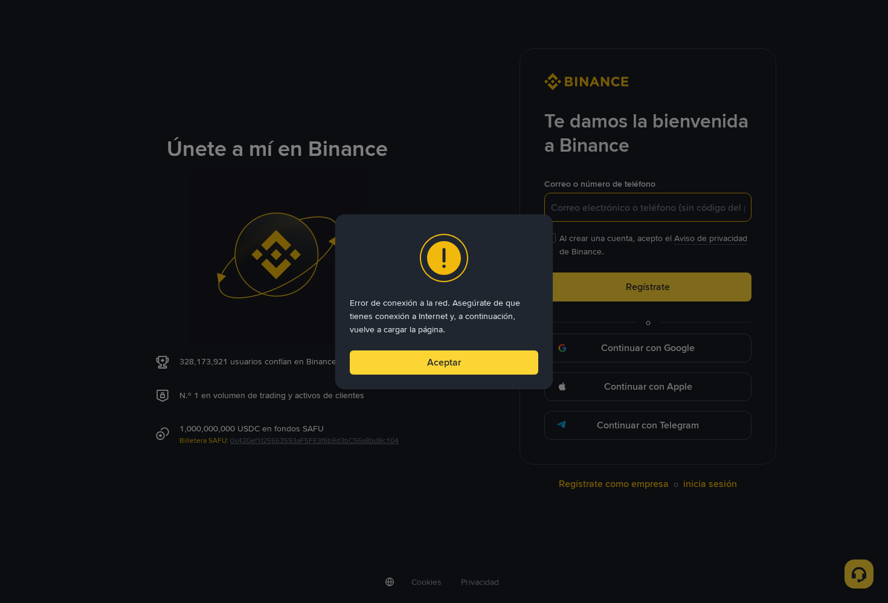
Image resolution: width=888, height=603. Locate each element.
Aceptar (444, 362)
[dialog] (444, 301)
